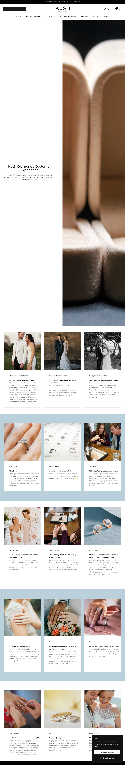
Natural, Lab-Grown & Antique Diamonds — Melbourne (62, 1)
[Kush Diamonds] (62, 9)
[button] (118, 9)
